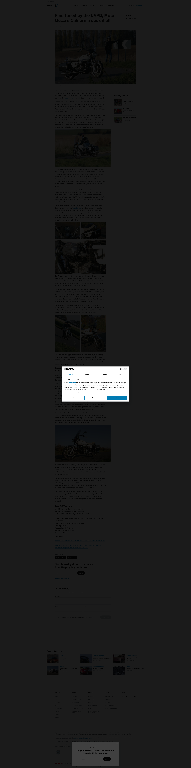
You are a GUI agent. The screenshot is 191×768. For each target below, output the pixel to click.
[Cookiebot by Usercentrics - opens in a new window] (120, 369)
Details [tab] (87, 374)
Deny (74, 397)
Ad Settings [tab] (104, 374)
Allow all (117, 397)
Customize (94, 397)
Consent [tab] (70, 374)
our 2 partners (72, 382)
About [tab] (120, 374)
